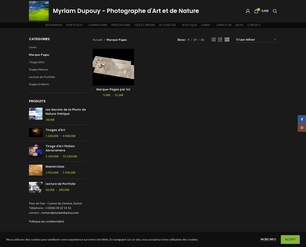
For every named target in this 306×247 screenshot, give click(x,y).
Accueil (97, 39)
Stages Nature (38, 69)
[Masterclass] (35, 170)
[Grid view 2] (214, 39)
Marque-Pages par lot (113, 89)
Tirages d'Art (55, 130)
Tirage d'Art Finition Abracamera (60, 148)
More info (269, 239)
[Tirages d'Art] (35, 133)
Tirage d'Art (37, 62)
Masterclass (55, 167)
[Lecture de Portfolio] (35, 187)
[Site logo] (39, 10)
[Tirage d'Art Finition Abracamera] (35, 151)
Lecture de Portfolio (42, 77)
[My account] (248, 11)
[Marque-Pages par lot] (113, 67)
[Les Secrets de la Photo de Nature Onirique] (35, 115)
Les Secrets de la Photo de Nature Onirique (66, 112)
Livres (33, 47)
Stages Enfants (39, 84)
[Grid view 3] (220, 39)
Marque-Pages (39, 54)
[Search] (275, 11)
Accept (290, 239)
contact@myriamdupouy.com (60, 212)
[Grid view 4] (227, 39)
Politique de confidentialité (46, 221)
